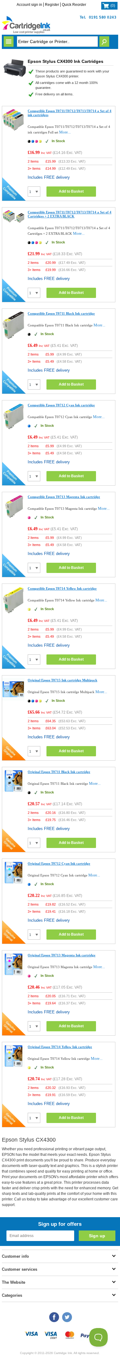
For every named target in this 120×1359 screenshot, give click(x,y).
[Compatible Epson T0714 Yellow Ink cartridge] (13, 612)
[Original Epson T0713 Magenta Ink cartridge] (13, 974)
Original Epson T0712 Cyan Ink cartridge (59, 863)
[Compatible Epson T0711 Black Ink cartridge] (13, 337)
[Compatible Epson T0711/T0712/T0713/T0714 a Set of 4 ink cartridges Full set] (13, 129)
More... (65, 132)
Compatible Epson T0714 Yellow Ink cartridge (62, 588)
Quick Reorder (74, 4)
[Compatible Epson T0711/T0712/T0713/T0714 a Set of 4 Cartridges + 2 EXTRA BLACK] (13, 222)
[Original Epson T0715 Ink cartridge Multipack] (13, 699)
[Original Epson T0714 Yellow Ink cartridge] (13, 1066)
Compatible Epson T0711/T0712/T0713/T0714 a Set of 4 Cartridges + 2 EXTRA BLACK (69, 214)
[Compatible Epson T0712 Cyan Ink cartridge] (13, 428)
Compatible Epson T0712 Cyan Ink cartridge (61, 405)
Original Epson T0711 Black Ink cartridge (59, 772)
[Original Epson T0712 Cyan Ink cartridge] (13, 882)
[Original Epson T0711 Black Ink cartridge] (13, 791)
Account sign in (29, 4)
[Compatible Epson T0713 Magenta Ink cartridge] (13, 517)
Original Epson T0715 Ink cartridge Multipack (62, 680)
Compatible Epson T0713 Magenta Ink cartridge (64, 497)
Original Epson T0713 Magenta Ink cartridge (61, 955)
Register (52, 4)
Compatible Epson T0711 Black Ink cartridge (61, 313)
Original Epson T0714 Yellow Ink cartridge (60, 1047)
